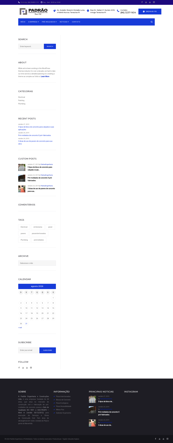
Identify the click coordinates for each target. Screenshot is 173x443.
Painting (21, 100)
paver (50, 227)
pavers (23, 233)
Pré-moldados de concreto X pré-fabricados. (34, 135)
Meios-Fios (60, 410)
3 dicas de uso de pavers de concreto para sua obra (35, 142)
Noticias (63, 22)
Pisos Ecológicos (62, 403)
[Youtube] (150, 2)
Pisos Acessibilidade (63, 406)
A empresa (32, 22)
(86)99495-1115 (151, 11)
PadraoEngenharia (47, 164)
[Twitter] (146, 2)
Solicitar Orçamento (63, 413)
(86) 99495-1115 (33, 2)
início (23, 22)
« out (20, 327)
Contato (76, 22)
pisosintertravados (39, 233)
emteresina (38, 227)
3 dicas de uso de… (105, 425)
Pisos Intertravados (63, 396)
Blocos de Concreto (63, 400)
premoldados (39, 240)
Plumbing (21, 104)
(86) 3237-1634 (128, 12)
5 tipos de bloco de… (105, 401)
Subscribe (47, 350)
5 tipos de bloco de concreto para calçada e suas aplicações (36, 128)
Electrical (21, 97)
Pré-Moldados (48, 22)
